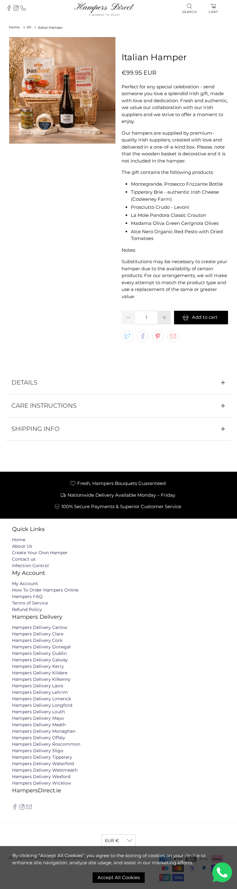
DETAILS (24, 382)
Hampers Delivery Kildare (39, 673)
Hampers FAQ (27, 596)
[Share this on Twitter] (127, 336)
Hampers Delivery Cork (37, 640)
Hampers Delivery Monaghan (43, 731)
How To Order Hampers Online (45, 590)
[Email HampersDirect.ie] (29, 808)
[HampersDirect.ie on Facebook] (15, 808)
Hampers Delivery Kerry (38, 666)
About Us (22, 546)
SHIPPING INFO (35, 428)
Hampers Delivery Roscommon (46, 744)
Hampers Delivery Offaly (38, 737)
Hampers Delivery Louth (38, 711)
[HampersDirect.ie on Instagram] (16, 9)
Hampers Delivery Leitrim (40, 692)
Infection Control (30, 565)
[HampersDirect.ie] (104, 9)
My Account (25, 583)
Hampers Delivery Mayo (38, 718)
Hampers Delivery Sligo (37, 750)
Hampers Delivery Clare (37, 634)
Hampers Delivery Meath (39, 724)
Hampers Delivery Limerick (41, 699)
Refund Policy (27, 609)
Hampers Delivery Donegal (41, 647)
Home (14, 27)
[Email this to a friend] (173, 336)
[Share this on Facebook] (142, 336)
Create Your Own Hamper (40, 552)
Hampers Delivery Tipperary (42, 757)
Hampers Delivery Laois (37, 686)
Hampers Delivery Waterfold (43, 763)
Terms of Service (30, 603)
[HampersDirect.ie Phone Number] (23, 9)
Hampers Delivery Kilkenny (41, 679)
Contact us (23, 559)
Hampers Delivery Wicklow (41, 783)
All (29, 27)
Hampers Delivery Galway (40, 660)
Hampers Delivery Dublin (39, 653)
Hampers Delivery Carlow (39, 627)
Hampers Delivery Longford (42, 705)
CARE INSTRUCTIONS (44, 405)
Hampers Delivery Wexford (41, 776)
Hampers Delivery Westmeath (44, 770)
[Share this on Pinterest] (158, 336)
